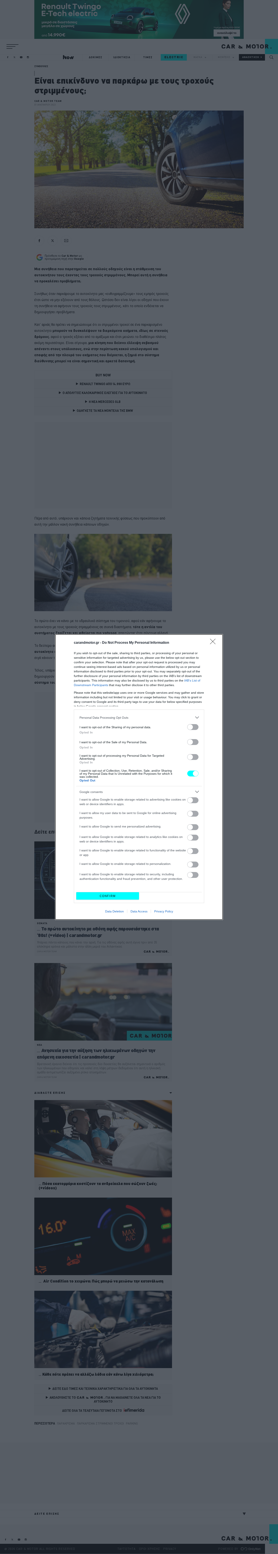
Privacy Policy (163, 911)
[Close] (214, 643)
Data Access (139, 911)
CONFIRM (108, 896)
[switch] (193, 727)
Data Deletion (114, 911)
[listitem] (139, 717)
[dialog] (139, 777)
